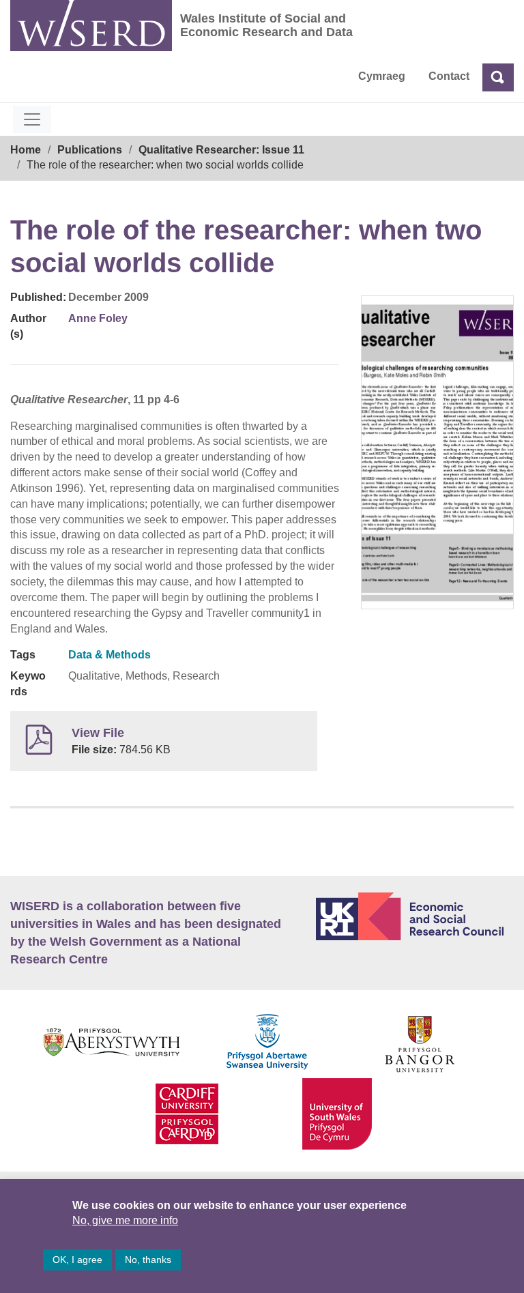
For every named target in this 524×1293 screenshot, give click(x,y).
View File (98, 733)
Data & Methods (109, 654)
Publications (89, 150)
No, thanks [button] (148, 1259)
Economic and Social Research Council (415, 916)
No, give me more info (125, 1220)
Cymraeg (381, 76)
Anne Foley (98, 318)
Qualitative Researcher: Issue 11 (221, 150)
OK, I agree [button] (77, 1259)
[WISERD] (91, 25)
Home (25, 150)
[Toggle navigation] (32, 119)
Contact (448, 76)
